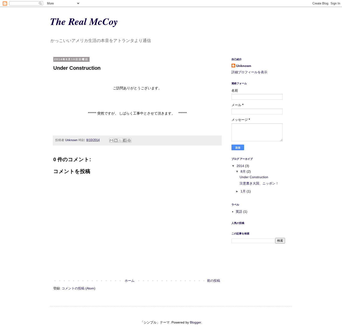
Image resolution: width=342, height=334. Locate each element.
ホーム (129, 280)
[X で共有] (120, 140)
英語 (239, 211)
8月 (244, 171)
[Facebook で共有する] (124, 140)
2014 (241, 166)
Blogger (195, 322)
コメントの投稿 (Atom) (78, 288)
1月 (244, 191)
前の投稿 (213, 280)
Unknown (243, 66)
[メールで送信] (111, 140)
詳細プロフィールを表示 (249, 72)
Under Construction (254, 177)
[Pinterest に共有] (129, 140)
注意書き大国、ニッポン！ (259, 183)
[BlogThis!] (116, 140)
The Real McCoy (84, 21)
